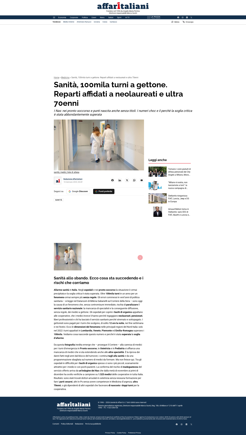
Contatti (56, 424)
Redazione (79, 424)
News (102, 17)
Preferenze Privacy (134, 433)
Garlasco (113, 22)
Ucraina (97, 22)
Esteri (94, 17)
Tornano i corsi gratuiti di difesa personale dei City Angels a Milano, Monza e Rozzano (179, 172)
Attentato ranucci (84, 22)
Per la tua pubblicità (93, 424)
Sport (119, 17)
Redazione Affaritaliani (72, 179)
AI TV (127, 17)
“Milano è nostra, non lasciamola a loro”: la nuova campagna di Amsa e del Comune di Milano (178, 185)
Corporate (74, 17)
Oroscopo (189, 22)
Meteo (176, 22)
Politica (85, 17)
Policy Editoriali (67, 424)
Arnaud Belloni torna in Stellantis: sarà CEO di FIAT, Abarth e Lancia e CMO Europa (178, 212)
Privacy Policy (110, 433)
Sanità (58, 200)
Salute (110, 17)
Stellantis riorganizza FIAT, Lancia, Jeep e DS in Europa (178, 199)
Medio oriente (68, 22)
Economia (62, 17)
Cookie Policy (121, 433)
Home (56, 77)
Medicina (65, 77)
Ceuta (104, 22)
